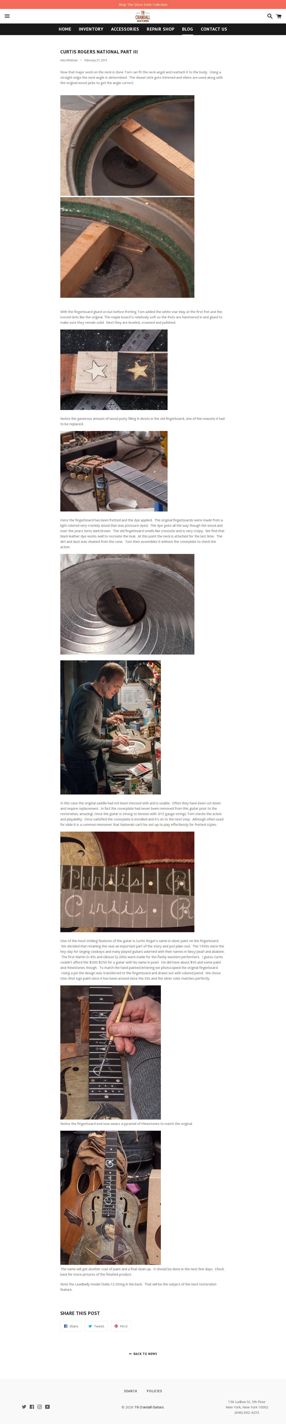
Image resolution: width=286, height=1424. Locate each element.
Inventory (91, 29)
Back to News (145, 1354)
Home (65, 29)
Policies (154, 1391)
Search (130, 1391)
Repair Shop (161, 29)
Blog (187, 29)
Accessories (125, 29)
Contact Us (214, 29)
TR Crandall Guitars (149, 1407)
